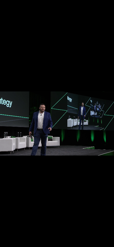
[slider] (52, 242)
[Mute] (85, 242)
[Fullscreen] (108, 242)
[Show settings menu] (96, 242)
